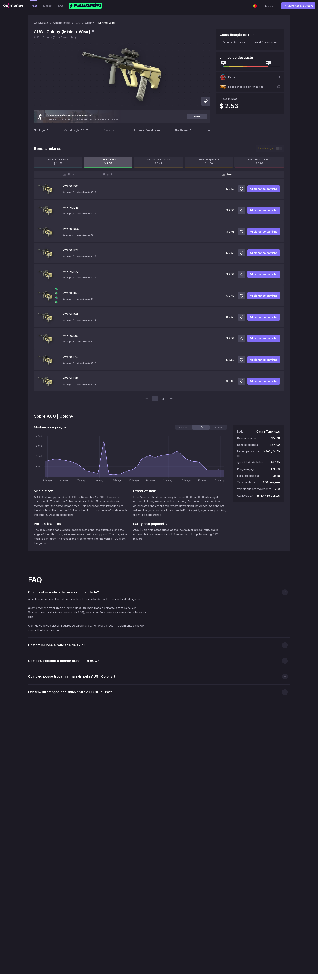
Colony (89, 22)
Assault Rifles (61, 22)
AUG (78, 22)
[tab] (183, 427)
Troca (33, 5)
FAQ (60, 5)
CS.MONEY (41, 22)
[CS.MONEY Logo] (13, 5)
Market (47, 5)
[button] (250, 77)
